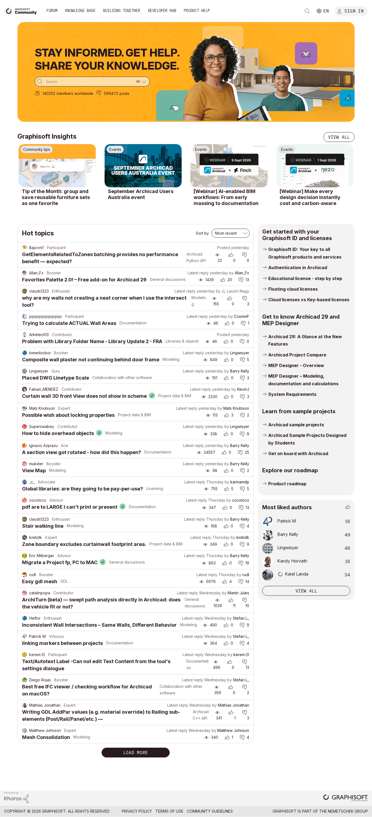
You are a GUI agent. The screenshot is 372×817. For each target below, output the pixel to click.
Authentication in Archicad (297, 267)
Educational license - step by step (305, 278)
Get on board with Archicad (298, 453)
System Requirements (292, 394)
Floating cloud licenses (293, 289)
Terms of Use (169, 811)
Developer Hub (162, 10)
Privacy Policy (137, 811)
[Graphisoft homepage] (345, 798)
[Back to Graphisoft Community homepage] (22, 10)
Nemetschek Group (348, 811)
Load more (135, 752)
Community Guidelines (210, 811)
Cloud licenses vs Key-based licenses (308, 299)
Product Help (197, 10)
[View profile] (24, 247)
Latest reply (198, 273)
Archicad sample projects (296, 424)
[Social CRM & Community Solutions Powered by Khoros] (16, 797)
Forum (52, 10)
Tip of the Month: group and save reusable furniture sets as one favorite (56, 197)
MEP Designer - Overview (296, 365)
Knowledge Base (80, 10)
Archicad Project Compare (297, 355)
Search (307, 11)
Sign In (354, 10)
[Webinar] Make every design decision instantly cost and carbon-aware (310, 197)
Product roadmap (287, 483)
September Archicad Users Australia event (140, 194)
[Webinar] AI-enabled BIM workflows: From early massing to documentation (226, 197)
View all (339, 137)
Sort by (202, 233)
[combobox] (92, 81)
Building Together (121, 10)
